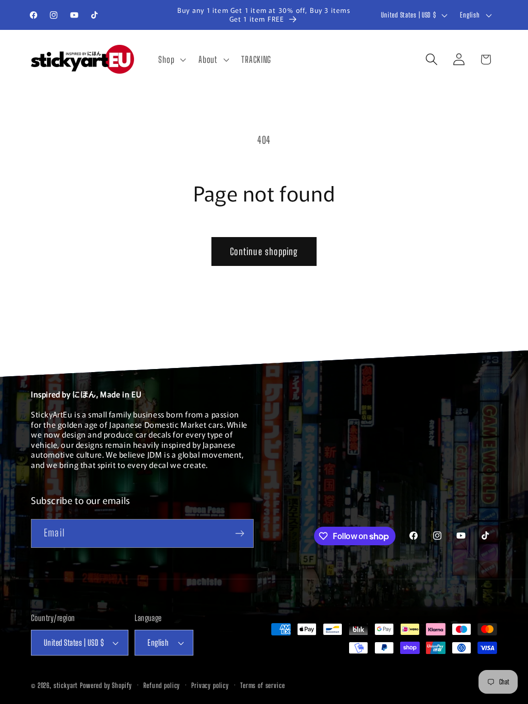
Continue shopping (264, 251)
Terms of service (262, 685)
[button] (171, 59)
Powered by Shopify (106, 685)
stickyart (66, 685)
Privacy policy (210, 685)
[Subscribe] (239, 533)
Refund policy (161, 685)
